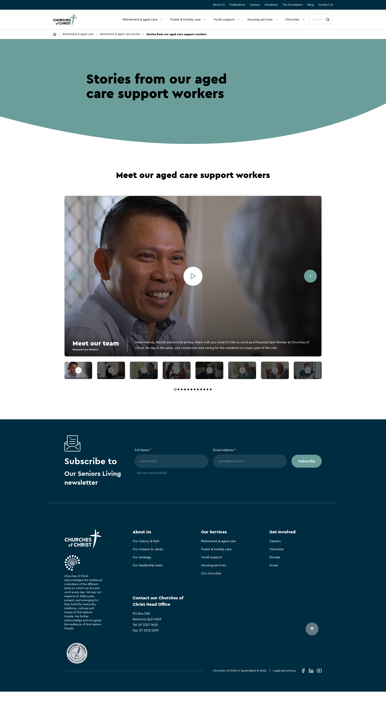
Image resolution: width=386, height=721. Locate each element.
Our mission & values (148, 549)
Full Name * (143, 450)
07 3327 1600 (148, 624)
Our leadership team (148, 565)
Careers (255, 4)
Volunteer (276, 549)
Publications (237, 4)
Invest (273, 565)
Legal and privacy (284, 670)
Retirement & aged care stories (120, 34)
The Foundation (292, 4)
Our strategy (142, 557)
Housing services (259, 19)
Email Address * (224, 450)
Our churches (211, 573)
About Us (219, 4)
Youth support (224, 19)
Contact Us (325, 4)
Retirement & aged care (140, 19)
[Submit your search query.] (328, 19)
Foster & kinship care (185, 19)
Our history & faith (146, 541)
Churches (292, 19)
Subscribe (306, 461)
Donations (271, 4)
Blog (311, 4)
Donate (274, 557)
